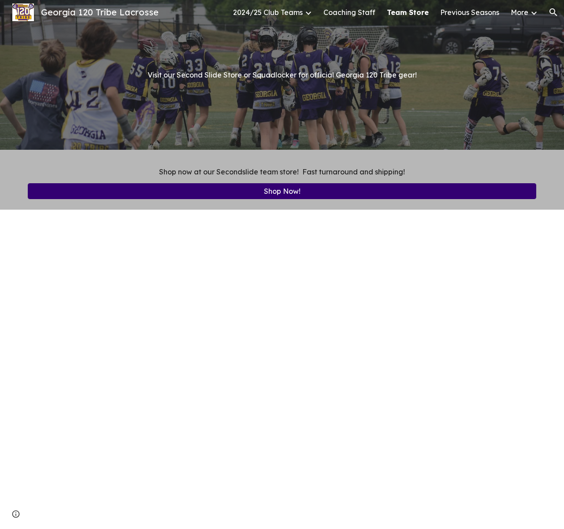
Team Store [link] (408, 12)
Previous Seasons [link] (469, 12)
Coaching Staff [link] (349, 12)
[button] (553, 12)
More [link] (519, 12)
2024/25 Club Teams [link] (268, 12)
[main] (282, 75)
